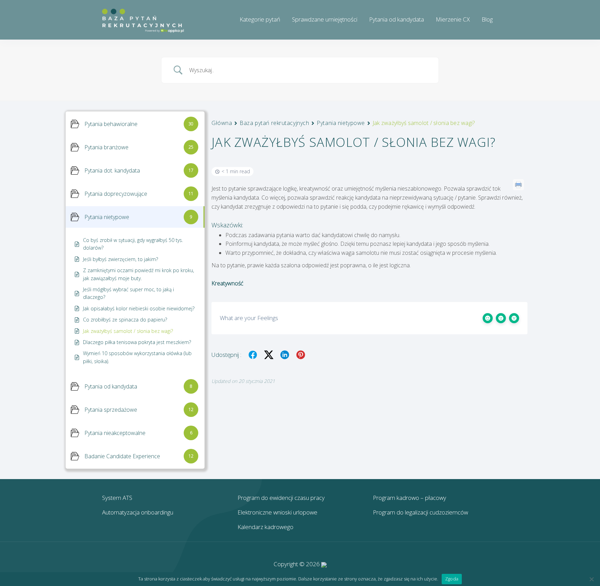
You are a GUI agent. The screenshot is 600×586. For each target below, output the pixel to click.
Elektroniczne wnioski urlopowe (277, 512)
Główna (221, 123)
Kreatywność (227, 283)
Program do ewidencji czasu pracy (281, 498)
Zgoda (451, 579)
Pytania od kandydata (396, 19)
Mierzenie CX (453, 19)
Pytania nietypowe (341, 123)
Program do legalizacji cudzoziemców (420, 512)
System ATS (117, 498)
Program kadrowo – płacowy (409, 498)
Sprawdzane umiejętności (324, 19)
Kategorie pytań (260, 19)
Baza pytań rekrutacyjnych (274, 123)
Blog (487, 19)
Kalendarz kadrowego (265, 527)
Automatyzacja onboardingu (137, 512)
